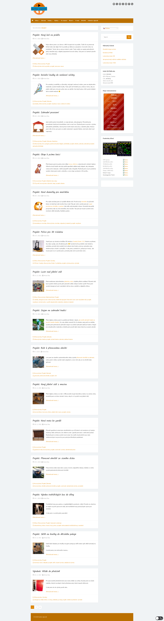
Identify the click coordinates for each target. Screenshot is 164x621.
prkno (54, 525)
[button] (159, 618)
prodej (60, 600)
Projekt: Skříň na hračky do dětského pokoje (54, 534)
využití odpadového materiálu (55, 302)
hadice (44, 339)
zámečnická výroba (72, 486)
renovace (57, 66)
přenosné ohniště (44, 376)
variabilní (80, 525)
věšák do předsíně (72, 600)
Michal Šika (46, 39)
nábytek (45, 563)
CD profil (36, 183)
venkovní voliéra (65, 104)
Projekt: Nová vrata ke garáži (47, 421)
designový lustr (43, 300)
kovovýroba (43, 183)
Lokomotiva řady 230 (109, 56)
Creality (41, 263)
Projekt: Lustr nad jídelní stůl (47, 272)
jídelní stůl (55, 412)
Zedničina (54, 141)
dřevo (49, 412)
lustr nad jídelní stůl (81, 300)
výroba (68, 412)
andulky (36, 104)
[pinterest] (129, 4)
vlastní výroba (60, 563)
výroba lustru (42, 302)
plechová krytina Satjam (56, 144)
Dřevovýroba (41, 64)
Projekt (48, 64)
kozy (51, 525)
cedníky (36, 300)
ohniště (44, 486)
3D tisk (36, 263)
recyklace (54, 104)
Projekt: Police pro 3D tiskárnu (48, 232)
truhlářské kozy (73, 525)
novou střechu (73, 164)
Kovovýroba (37, 181)
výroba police (70, 263)
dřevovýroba (38, 66)
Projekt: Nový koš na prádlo (46, 35)
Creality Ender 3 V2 (79, 241)
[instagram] (123, 4)
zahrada (81, 144)
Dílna (35, 64)
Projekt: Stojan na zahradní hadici (49, 310)
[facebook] (114, 4)
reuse (62, 66)
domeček (84, 202)
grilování (36, 376)
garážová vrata (38, 450)
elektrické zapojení (61, 300)
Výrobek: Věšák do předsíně (46, 571)
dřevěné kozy (38, 525)
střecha (76, 144)
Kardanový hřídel (107, 53)
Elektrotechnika (50, 297)
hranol (48, 525)
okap (54, 183)
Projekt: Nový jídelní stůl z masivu (50, 384)
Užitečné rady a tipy (51, 181)
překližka (58, 263)
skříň (54, 563)
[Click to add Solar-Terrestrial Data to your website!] (110, 154)
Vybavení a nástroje (55, 523)
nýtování (49, 183)
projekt (52, 66)
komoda (36, 563)
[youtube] (126, 4)
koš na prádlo (46, 66)
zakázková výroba (69, 563)
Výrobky (52, 261)
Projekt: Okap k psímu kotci (46, 154)
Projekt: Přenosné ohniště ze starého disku (54, 458)
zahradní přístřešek (38, 146)
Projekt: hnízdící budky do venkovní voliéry (54, 75)
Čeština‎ (107, 28)
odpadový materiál (65, 223)
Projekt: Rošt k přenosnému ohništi (50, 348)
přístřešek (66, 144)
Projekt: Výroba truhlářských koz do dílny (53, 495)
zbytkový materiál (68, 302)
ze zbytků (80, 486)
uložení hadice (55, 339)
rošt (55, 376)
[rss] (132, 4)
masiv (59, 412)
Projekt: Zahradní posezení (46, 112)
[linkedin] (120, 4)
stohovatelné (65, 525)
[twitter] (117, 4)
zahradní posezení (89, 144)
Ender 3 (53, 263)
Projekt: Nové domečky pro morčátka (51, 192)
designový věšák (39, 600)
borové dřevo (38, 412)
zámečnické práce (70, 450)
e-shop (50, 600)
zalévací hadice (68, 339)
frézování (69, 300)
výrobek (77, 263)
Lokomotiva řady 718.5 (109, 63)
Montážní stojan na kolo (109, 49)
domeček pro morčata (40, 223)
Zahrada (49, 101)
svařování (57, 450)
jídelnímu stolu (68, 281)
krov (43, 144)
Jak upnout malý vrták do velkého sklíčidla (114, 59)
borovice (45, 412)
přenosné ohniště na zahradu (85, 357)
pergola (47, 144)
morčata (57, 223)
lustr (74, 300)
